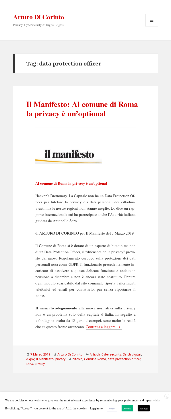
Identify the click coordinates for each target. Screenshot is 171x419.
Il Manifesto (45, 359)
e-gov (30, 359)
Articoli (95, 354)
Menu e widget (152, 26)
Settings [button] (143, 408)
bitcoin (77, 359)
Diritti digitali (132, 354)
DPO (29, 364)
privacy (60, 359)
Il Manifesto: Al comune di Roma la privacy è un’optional (82, 108)
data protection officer (124, 359)
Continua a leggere (104, 326)
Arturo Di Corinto (38, 17)
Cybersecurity (111, 354)
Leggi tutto (96, 408)
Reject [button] (112, 408)
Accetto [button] (127, 408)
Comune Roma (95, 359)
